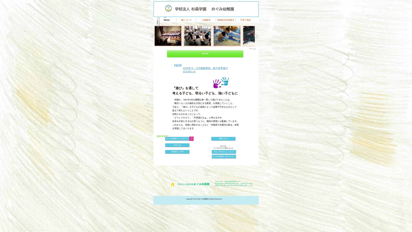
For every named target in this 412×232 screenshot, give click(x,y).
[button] (168, 35)
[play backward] (152, 36)
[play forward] (256, 36)
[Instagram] (191, 139)
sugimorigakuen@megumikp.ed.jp (227, 183)
